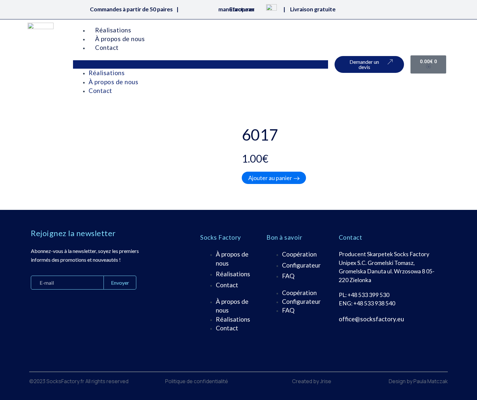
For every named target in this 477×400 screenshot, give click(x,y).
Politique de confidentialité (196, 381)
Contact (107, 47)
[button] (200, 64)
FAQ (288, 276)
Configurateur (301, 265)
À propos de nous (120, 38)
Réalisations (113, 30)
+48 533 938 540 (374, 303)
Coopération (299, 254)
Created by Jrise (311, 381)
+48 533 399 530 (368, 294)
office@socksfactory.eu (371, 319)
